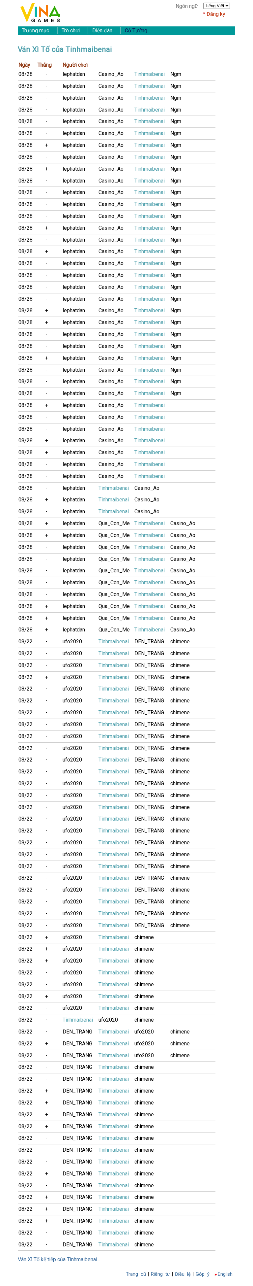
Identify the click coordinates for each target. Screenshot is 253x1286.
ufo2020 (72, 641)
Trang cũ (136, 1274)
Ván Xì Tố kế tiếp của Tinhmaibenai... (59, 1259)
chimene (180, 641)
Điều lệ (183, 1274)
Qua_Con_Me (114, 523)
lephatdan (74, 74)
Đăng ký (216, 14)
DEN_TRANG (149, 641)
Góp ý (203, 1274)
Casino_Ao (111, 74)
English (225, 1274)
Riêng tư (160, 1274)
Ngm (175, 74)
